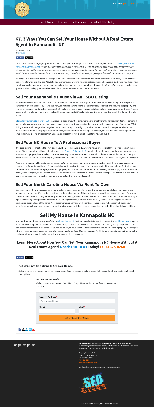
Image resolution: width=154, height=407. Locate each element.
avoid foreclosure (123, 221)
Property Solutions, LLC (75, 151)
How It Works (46, 22)
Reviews (62, 22)
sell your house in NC (66, 221)
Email (82, 306)
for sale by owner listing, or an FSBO (33, 120)
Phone (42, 306)
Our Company (78, 22)
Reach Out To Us (73, 247)
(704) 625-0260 (130, 3)
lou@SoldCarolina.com (88, 362)
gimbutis (21, 53)
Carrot (116, 403)
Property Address (48, 296)
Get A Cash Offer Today (102, 22)
